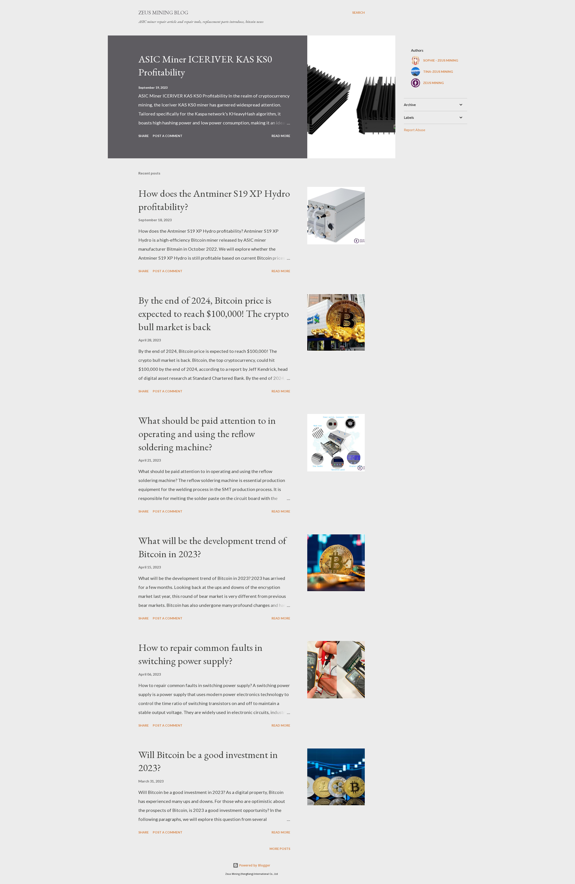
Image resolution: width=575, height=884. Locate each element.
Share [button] (143, 136)
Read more (281, 136)
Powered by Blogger (254, 865)
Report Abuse (414, 130)
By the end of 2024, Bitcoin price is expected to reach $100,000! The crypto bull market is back (213, 313)
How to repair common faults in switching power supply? (200, 654)
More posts (280, 849)
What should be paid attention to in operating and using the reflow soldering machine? (207, 433)
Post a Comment (167, 136)
